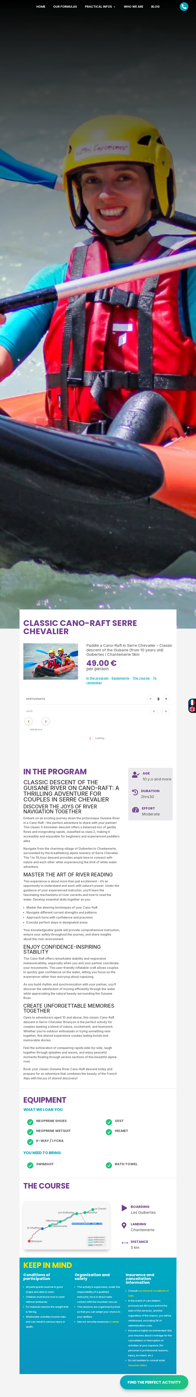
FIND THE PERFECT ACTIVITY (154, 1382)
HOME (40, 7)
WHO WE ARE (133, 7)
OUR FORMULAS (65, 7)
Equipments (120, 678)
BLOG (155, 7)
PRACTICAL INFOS (98, 7)
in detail (114, 1321)
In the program (97, 678)
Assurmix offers (137, 1365)
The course (141, 678)
